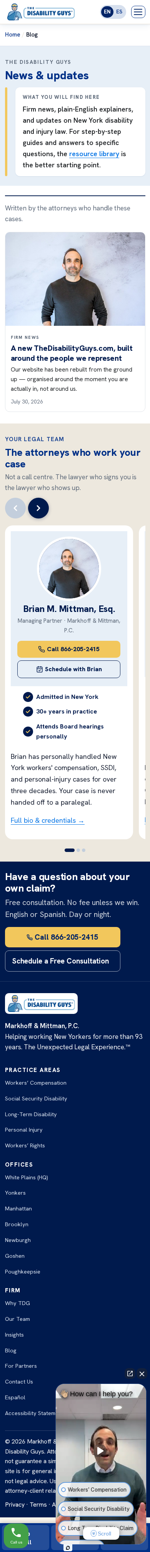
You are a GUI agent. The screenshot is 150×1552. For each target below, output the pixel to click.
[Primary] (15, 508)
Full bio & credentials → (48, 820)
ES (119, 11)
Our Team (17, 1318)
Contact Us (19, 1381)
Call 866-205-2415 (66, 937)
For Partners (21, 1365)
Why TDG (17, 1303)
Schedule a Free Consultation (60, 961)
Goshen (15, 1255)
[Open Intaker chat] (67, 1547)
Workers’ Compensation (36, 1082)
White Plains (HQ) (26, 1177)
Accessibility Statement (34, 1413)
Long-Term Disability (31, 1114)
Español (15, 1397)
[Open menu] (138, 12)
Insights (14, 1334)
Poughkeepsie (22, 1271)
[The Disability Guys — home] (41, 12)
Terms (38, 1504)
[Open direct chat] (130, 1373)
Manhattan (18, 1208)
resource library (94, 153)
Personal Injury (24, 1129)
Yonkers (15, 1192)
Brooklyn (16, 1224)
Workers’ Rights (25, 1145)
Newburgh (18, 1240)
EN (107, 11)
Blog (11, 1350)
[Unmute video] (101, 1451)
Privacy (15, 1504)
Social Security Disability (36, 1098)
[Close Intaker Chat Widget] (142, 1373)
